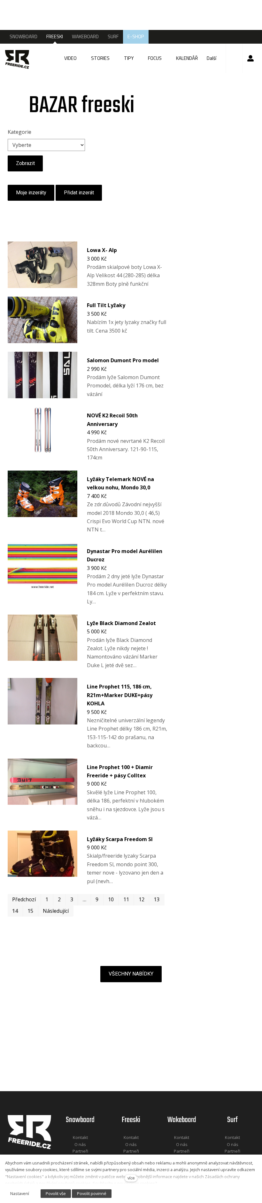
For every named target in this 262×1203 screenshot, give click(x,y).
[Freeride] (18, 58)
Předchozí (24, 899)
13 (156, 899)
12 (141, 899)
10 (111, 899)
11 (126, 899)
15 (30, 910)
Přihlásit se (250, 58)
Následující (56, 910)
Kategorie (19, 131)
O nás (80, 1144)
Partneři (80, 1151)
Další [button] (212, 58)
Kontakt (80, 1137)
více (131, 1178)
